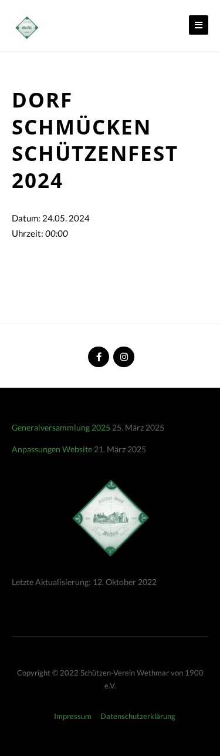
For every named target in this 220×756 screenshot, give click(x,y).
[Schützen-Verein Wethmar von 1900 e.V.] (26, 26)
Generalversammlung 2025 (61, 427)
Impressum (73, 716)
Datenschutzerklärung (137, 716)
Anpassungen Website (52, 449)
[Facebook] (97, 352)
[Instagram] (122, 352)
